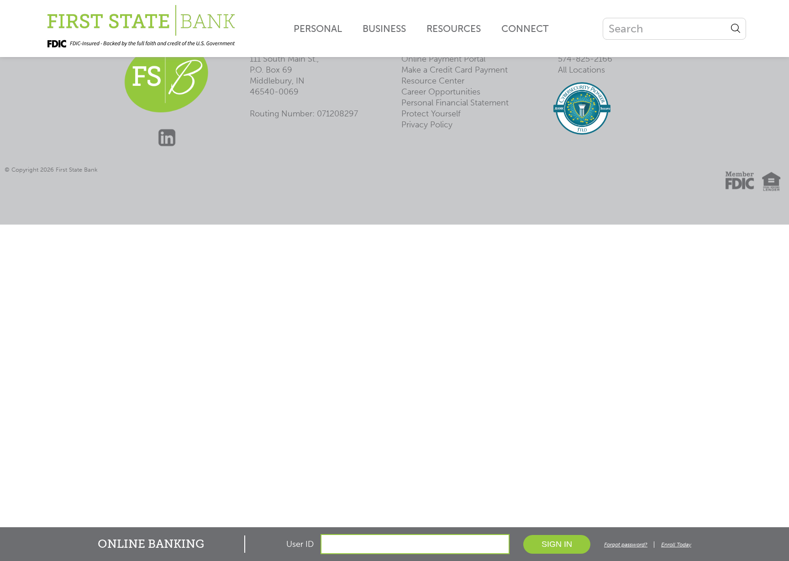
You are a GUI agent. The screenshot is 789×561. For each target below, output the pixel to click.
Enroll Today (676, 544)
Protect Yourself (431, 114)
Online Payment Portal (443, 59)
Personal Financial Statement (455, 103)
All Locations (581, 70)
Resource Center (432, 81)
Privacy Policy (426, 125)
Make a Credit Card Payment (454, 70)
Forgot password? (625, 544)
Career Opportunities (440, 92)
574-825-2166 (585, 59)
